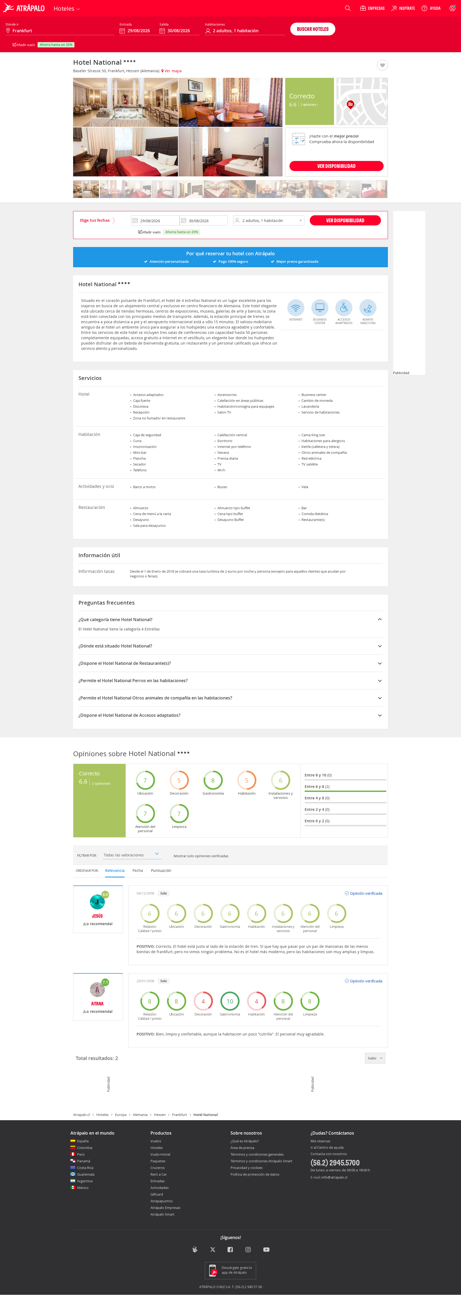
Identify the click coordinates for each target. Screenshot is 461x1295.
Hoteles (102, 1114)
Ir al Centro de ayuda (327, 1148)
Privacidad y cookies (246, 1167)
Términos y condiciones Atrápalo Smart (261, 1161)
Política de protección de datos (254, 1174)
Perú (81, 1154)
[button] (382, 65)
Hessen (160, 1114)
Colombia (84, 1147)
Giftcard (156, 1194)
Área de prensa (242, 1147)
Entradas (157, 1181)
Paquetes (157, 1161)
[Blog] (195, 1250)
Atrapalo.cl (81, 1114)
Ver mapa (173, 70)
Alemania (140, 1114)
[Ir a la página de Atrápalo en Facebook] (231, 1250)
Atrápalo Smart (162, 1214)
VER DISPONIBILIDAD (336, 166)
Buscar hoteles (313, 29)
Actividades (159, 1187)
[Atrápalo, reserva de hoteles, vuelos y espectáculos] (24, 8)
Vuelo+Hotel (160, 1154)
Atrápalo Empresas (165, 1207)
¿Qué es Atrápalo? (244, 1141)
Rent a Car (158, 1174)
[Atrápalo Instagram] (248, 1250)
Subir (372, 1058)
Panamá (83, 1161)
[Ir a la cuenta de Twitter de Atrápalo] (213, 1250)
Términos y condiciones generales (257, 1154)
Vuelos (155, 1141)
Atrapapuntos (161, 1201)
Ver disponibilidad (345, 220)
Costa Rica (85, 1167)
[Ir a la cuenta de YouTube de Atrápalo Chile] (266, 1250)
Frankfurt (179, 1114)
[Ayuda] (430, 8)
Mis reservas (320, 1141)
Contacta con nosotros (329, 1154)
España (83, 1141)
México (83, 1187)
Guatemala (85, 1174)
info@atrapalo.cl (334, 1177)
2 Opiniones (308, 104)
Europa (120, 1114)
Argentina (85, 1181)
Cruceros (157, 1167)
